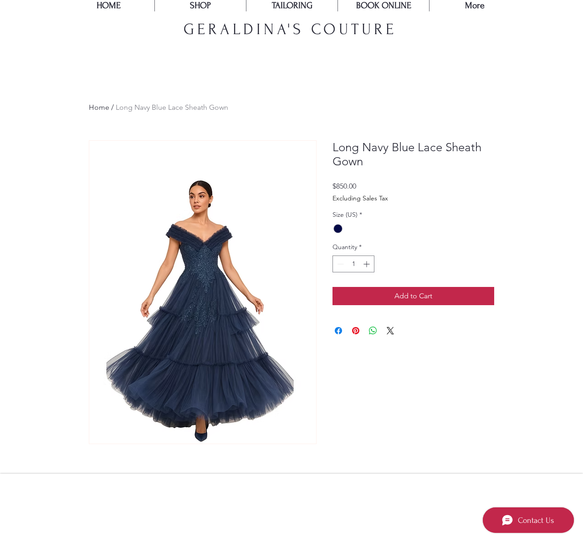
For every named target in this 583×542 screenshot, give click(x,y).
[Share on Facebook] (338, 330)
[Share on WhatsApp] (373, 330)
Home (99, 107)
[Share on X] (390, 330)
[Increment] (367, 264)
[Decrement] (339, 264)
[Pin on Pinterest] (355, 330)
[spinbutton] (353, 264)
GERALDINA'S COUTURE (290, 29)
